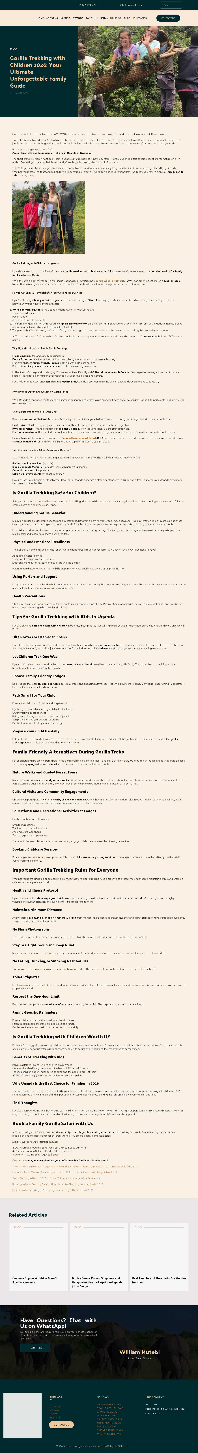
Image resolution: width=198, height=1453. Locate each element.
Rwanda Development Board (78, 438)
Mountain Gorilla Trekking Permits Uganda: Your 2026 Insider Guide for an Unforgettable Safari (64, 1172)
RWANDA (55, 1410)
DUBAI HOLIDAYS (107, 1415)
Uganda (55, 1406)
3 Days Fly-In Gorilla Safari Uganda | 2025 (35, 1154)
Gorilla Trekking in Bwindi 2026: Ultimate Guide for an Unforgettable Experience (56, 1178)
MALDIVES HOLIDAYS (109, 1434)
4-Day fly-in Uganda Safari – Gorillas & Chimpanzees (41, 1151)
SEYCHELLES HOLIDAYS (110, 1408)
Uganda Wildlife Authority (109, 280)
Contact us (19, 1160)
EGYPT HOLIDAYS (106, 1426)
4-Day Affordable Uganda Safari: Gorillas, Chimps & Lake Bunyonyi (49, 1147)
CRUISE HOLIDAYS (107, 1411)
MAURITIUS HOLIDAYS (109, 1419)
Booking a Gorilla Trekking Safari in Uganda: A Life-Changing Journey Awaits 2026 (57, 1184)
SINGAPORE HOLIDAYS (110, 1430)
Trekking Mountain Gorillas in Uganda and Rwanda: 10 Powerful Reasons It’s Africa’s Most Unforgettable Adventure (75, 1166)
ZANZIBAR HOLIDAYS (109, 1404)
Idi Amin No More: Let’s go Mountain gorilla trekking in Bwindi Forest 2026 (52, 1190)
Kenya (53, 1414)
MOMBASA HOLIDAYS (109, 1423)
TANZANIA (56, 1417)
